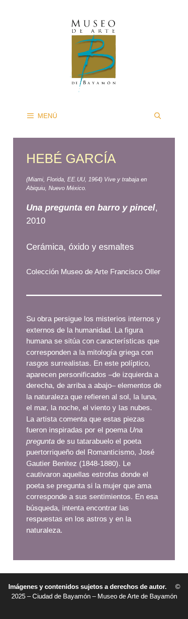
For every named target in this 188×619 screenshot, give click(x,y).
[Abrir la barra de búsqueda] (158, 116)
